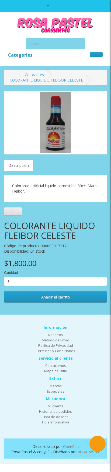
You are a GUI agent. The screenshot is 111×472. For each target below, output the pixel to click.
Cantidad (11, 272)
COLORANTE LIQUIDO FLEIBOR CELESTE (46, 80)
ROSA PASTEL (89, 451)
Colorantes (34, 74)
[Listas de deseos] (53, 5)
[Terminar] (66, 5)
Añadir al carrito (55, 297)
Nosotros (55, 334)
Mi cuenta (56, 406)
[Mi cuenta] (45, 5)
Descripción (18, 165)
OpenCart (71, 446)
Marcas (56, 386)
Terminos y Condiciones (55, 350)
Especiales (55, 391)
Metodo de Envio (55, 340)
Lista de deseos (55, 416)
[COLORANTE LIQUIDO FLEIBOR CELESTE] (55, 122)
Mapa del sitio (55, 370)
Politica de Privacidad (55, 345)
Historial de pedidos (55, 411)
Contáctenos (55, 365)
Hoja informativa (55, 422)
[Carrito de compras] (59, 5)
